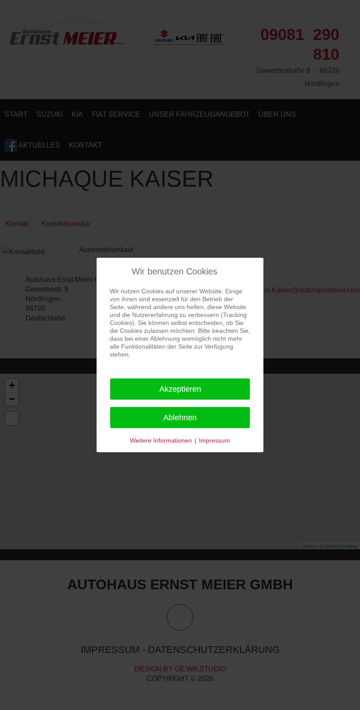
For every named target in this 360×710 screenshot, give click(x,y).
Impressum (214, 440)
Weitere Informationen (161, 440)
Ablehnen (180, 417)
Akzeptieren (180, 389)
